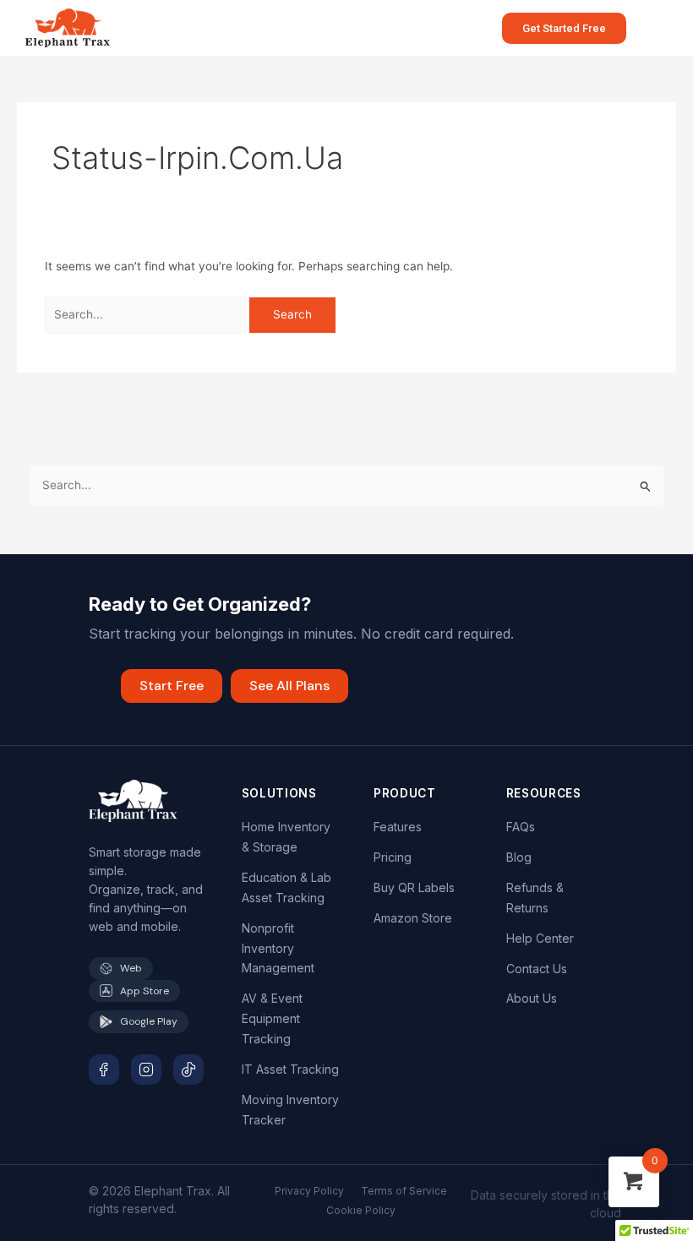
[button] (651, 27)
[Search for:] (147, 314)
